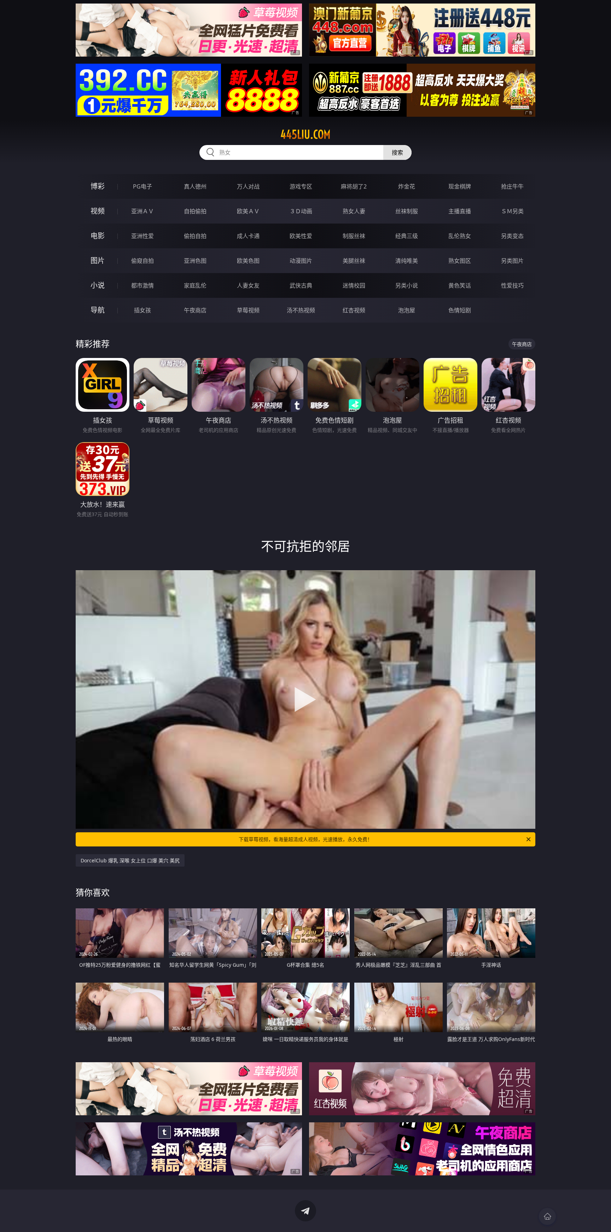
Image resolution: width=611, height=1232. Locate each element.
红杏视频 (354, 310)
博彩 (98, 186)
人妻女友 (248, 285)
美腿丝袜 (354, 261)
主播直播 (459, 211)
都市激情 (142, 285)
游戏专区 (301, 186)
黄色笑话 (459, 285)
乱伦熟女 (459, 236)
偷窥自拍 (142, 261)
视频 (98, 211)
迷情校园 (354, 285)
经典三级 (406, 236)
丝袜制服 (406, 211)
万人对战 (248, 186)
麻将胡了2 (354, 186)
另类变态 (512, 236)
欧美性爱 (301, 236)
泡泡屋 (406, 310)
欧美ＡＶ (248, 211)
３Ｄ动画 (301, 211)
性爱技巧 (512, 285)
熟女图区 (459, 261)
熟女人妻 (354, 211)
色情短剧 (459, 310)
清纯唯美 (406, 261)
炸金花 (406, 186)
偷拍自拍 (195, 236)
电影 (98, 236)
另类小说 (406, 285)
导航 (98, 310)
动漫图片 (301, 261)
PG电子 (142, 186)
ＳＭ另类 (512, 211)
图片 (98, 260)
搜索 (397, 152)
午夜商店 (195, 310)
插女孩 (142, 310)
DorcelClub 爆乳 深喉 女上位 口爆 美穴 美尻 (130, 860)
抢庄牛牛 (512, 186)
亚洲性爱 (142, 236)
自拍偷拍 (195, 211)
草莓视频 (248, 310)
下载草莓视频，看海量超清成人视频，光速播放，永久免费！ (305, 839)
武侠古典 (301, 285)
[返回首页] (547, 1216)
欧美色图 (248, 261)
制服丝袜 (354, 236)
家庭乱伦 (195, 285)
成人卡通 (248, 236)
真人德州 (195, 186)
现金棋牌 (459, 186)
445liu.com (305, 134)
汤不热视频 (301, 310)
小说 (98, 285)
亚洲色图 (195, 261)
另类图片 (512, 261)
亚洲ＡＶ (142, 211)
